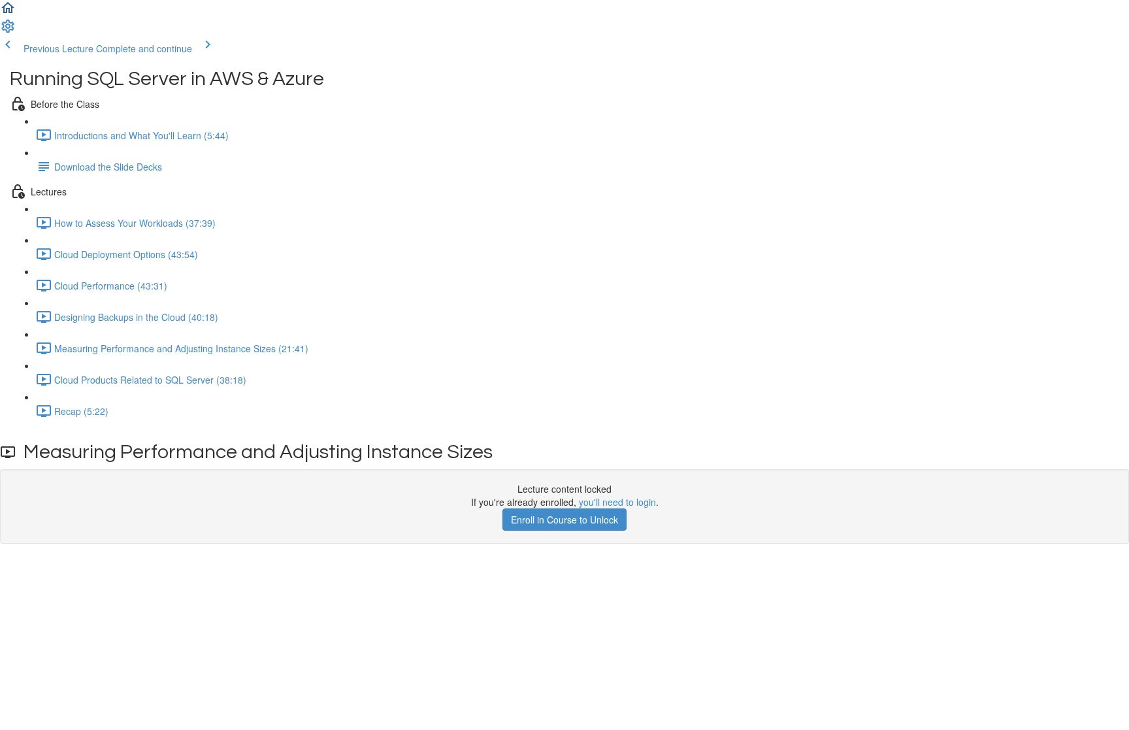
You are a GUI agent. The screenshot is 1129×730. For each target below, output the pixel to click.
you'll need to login (617, 501)
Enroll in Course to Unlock (564, 519)
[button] (8, 11)
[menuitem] (8, 30)
